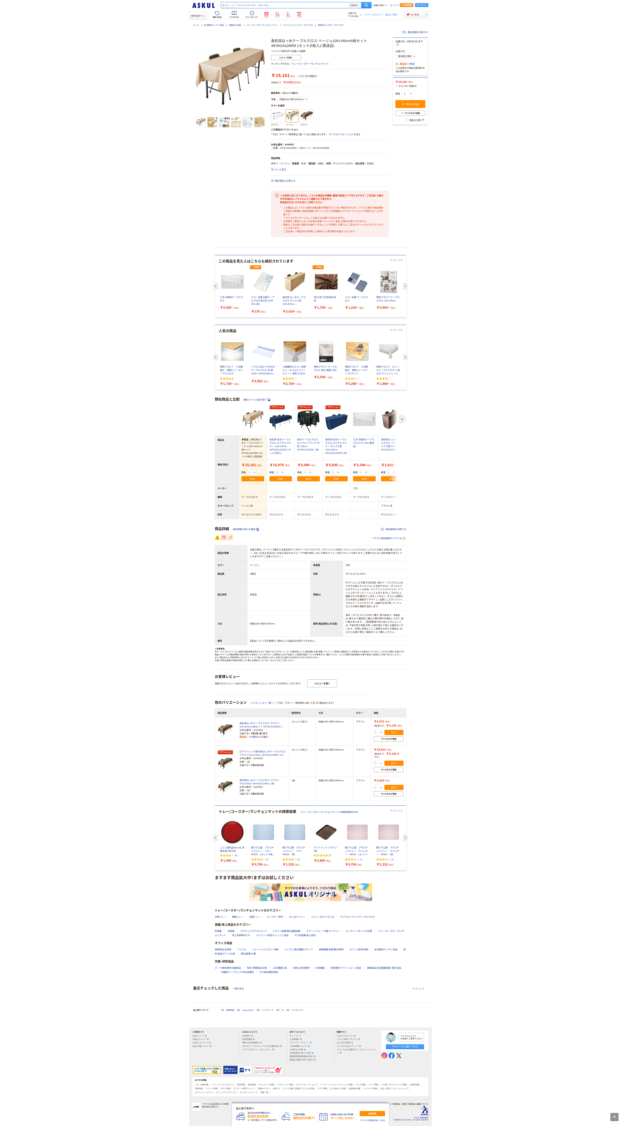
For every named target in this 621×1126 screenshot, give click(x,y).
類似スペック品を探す (255, 399)
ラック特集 (373, 1085)
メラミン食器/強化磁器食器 (286, 931)
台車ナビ (276, 1089)
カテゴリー (196, 16)
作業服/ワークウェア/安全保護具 (237, 972)
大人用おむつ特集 (338, 1089)
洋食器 (231, 931)
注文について (198, 1036)
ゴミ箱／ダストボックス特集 (394, 1085)
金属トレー (255, 916)
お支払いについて (200, 1043)
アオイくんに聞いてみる (405, 1046)
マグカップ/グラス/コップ (253, 931)
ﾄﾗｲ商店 (411, 64)
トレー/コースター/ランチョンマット (262, 25)
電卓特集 (241, 1085)
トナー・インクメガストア (223, 1085)
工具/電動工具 (280, 968)
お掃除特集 (414, 1085)
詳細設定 (354, 5)
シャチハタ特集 (370, 1089)
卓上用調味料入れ (241, 935)
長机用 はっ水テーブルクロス (331, 25)
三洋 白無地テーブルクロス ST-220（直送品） (364, 443)
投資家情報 (247, 1039)
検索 (366, 5)
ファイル (241, 949)
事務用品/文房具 (223, 949)
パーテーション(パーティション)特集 (336, 1085)
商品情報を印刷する (417, 32)
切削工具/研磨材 (301, 968)
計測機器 (320, 968)
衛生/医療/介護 (248, 953)
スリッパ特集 (212, 1089)
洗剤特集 (199, 1089)
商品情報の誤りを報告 (244, 529)
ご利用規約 (294, 1039)
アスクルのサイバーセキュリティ (256, 1050)
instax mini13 (248, 1010)
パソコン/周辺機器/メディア (298, 949)
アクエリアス (297, 1010)
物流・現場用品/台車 (257, 968)
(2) (267, 859)
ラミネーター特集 (285, 1085)
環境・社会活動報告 (250, 1043)
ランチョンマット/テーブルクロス (298, 25)
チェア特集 (360, 1085)
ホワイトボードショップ (306, 1085)
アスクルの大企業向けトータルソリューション (356, 1051)
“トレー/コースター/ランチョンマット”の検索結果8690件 (329, 812)
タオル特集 (225, 1089)
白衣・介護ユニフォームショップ (394, 1089)
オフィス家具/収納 (358, 949)
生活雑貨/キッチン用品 (214, 25)
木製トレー (220, 916)
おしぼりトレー (297, 916)
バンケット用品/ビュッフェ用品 (272, 935)
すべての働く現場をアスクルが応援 (298, 1089)
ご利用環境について (298, 1046)
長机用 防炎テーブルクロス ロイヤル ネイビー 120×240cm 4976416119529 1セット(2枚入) (280, 446)
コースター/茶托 (275, 916)
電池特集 (252, 1085)
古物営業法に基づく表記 (300, 1053)
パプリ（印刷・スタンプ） (347, 1039)
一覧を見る (238, 988)
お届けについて (199, 1039)
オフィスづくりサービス (226, 1092)
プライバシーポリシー (299, 1043)
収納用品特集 (354, 1089)
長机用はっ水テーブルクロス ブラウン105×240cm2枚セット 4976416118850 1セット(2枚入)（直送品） (262, 725)
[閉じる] (389, 1103)
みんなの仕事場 (343, 1043)
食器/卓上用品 (235, 25)
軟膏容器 (230, 1010)
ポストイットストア (203, 1092)
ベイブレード (268, 1010)
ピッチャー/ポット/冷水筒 (359, 931)
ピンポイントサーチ (248, 1092)
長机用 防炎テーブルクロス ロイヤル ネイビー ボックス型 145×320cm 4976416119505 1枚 (336, 446)
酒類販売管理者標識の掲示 (301, 1056)
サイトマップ (295, 1036)
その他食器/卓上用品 (305, 935)
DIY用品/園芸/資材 (269, 972)
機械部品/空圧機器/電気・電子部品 (384, 968)
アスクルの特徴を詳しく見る (372, 1120)
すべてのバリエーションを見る (344, 134)
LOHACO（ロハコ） (345, 1036)
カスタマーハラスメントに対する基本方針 (260, 1046)
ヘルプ (395, 5)
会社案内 (246, 1036)
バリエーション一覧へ (262, 703)
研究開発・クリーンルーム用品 (346, 968)
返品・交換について (200, 1046)
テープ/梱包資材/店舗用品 (228, 968)
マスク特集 (322, 1089)
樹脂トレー (237, 916)
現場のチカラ (263, 1089)
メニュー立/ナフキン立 (322, 916)
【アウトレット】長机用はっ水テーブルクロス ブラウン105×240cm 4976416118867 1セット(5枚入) (263, 753)
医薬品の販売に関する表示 (301, 1060)
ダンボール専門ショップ (244, 1089)
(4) (236, 855)
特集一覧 (264, 1092)
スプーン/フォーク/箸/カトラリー (323, 931)
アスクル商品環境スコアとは (387, 538)
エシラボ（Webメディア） (347, 1046)
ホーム (196, 25)
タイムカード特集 (266, 1085)
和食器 (218, 931)
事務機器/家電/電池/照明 (331, 949)
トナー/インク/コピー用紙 (265, 949)
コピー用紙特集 (202, 1085)
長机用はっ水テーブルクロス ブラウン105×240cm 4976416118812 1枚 (259, 782)
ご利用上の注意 (296, 1050)
